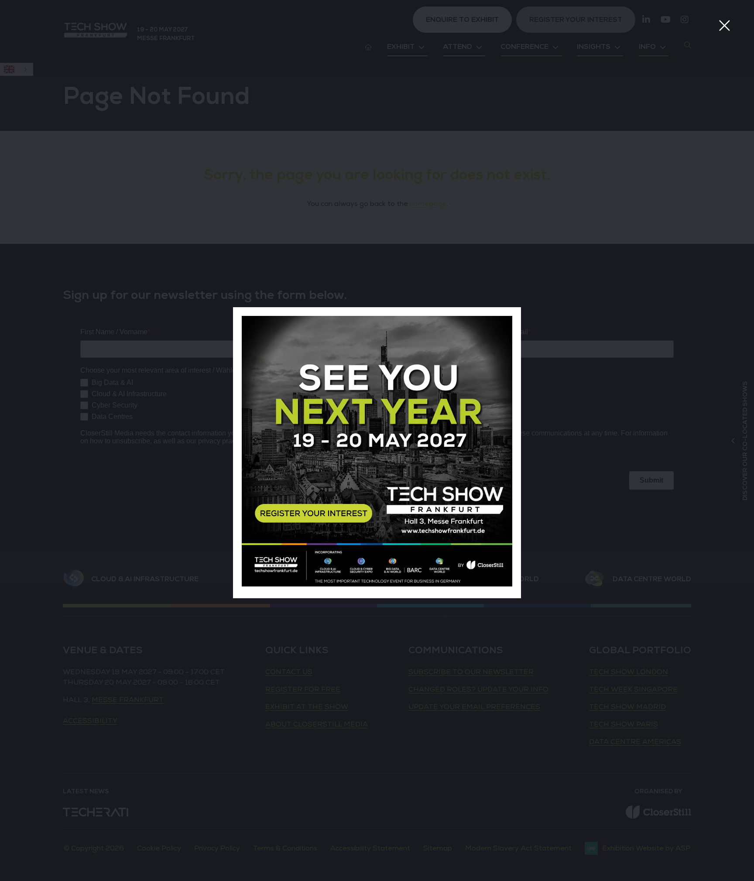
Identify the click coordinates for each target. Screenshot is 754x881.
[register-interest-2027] (377, 584)
